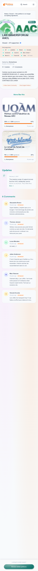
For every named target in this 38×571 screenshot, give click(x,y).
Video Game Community (10, 85)
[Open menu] (33, 4)
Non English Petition (25, 85)
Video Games (6, 22)
